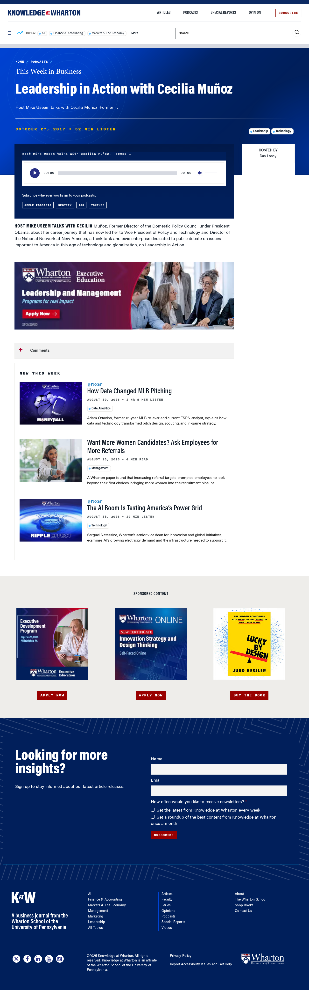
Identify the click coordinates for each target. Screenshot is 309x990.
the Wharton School (106, 965)
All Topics (95, 928)
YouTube (98, 205)
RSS (81, 205)
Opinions (169, 911)
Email (156, 780)
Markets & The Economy (108, 33)
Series (166, 905)
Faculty (167, 900)
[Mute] (200, 173)
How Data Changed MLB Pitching (129, 391)
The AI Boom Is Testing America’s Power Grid (144, 508)
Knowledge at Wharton (115, 956)
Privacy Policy (180, 956)
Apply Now (52, 695)
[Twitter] (16, 959)
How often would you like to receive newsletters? (198, 802)
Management (100, 468)
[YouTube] (49, 959)
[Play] (35, 173)
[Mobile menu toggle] (9, 33)
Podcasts (190, 13)
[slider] (211, 173)
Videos (167, 928)
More (134, 33)
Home (19, 61)
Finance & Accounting (68, 33)
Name (156, 759)
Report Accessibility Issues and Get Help (201, 964)
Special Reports (223, 13)
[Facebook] (27, 959)
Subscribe (288, 12)
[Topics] (20, 33)
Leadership (260, 131)
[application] (124, 173)
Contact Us (243, 911)
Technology (283, 131)
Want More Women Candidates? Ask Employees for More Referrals (152, 447)
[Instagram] (60, 959)
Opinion (255, 13)
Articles (163, 13)
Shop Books (244, 905)
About (239, 894)
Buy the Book (249, 695)
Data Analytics (101, 408)
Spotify (65, 205)
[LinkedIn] (38, 959)
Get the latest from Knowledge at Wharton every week (208, 810)
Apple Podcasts (37, 205)
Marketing (95, 916)
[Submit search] (297, 32)
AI (43, 33)
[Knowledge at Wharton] (44, 13)
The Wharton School (250, 900)
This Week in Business (48, 72)
